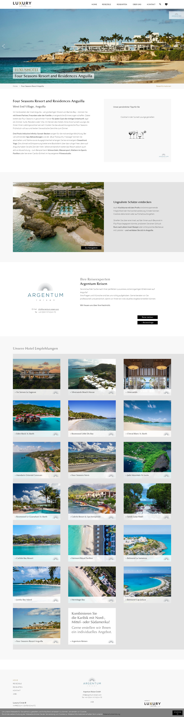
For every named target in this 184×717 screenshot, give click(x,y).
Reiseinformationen (163, 86)
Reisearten (18, 687)
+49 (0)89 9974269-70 (47, 312)
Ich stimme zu (177, 713)
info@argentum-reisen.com (48, 309)
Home (94, 4)
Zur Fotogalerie (91, 248)
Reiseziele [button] (106, 4)
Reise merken (147, 317)
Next (180, 46)
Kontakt (151, 4)
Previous (3, 46)
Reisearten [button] (122, 4)
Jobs (15, 694)
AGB (92, 702)
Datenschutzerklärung (111, 714)
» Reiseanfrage (147, 322)
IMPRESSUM (17, 706)
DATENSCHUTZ (30, 706)
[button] (160, 4)
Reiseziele (17, 684)
